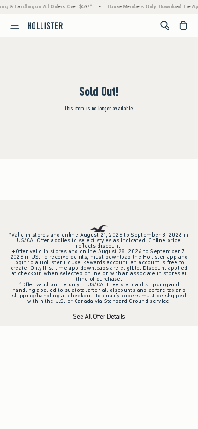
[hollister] (45, 25)
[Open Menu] (11, 26)
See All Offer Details (99, 316)
